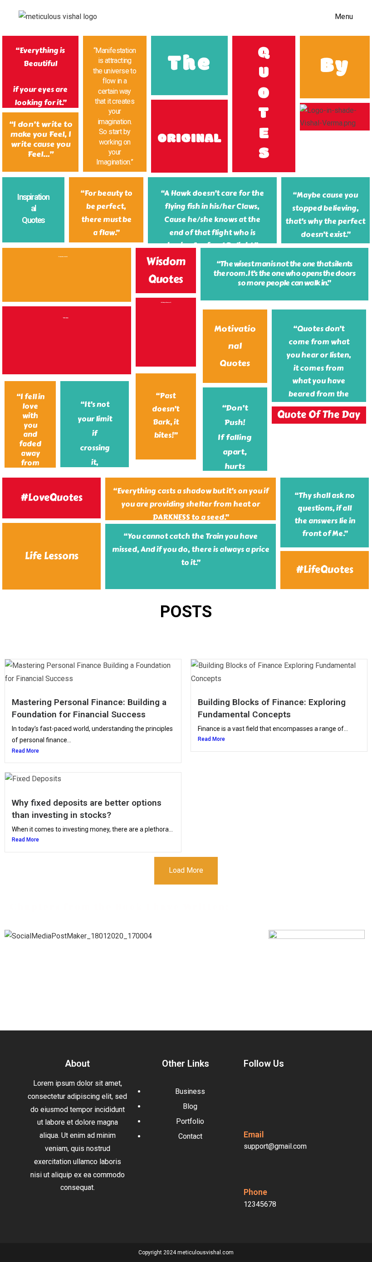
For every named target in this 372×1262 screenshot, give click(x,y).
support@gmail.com (275, 1146)
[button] (132, 949)
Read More (25, 751)
